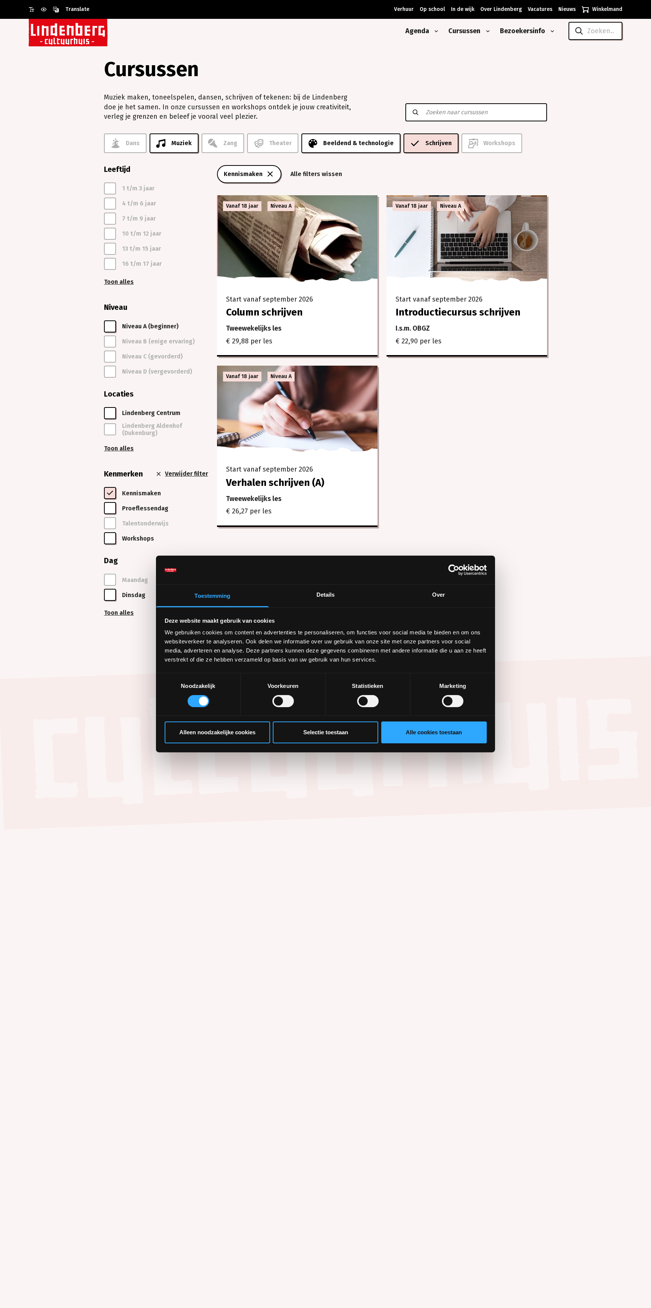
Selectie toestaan (325, 732)
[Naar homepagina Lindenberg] (85, 31)
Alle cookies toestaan (434, 732)
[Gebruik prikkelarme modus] (47, 9)
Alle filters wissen (316, 174)
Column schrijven (264, 312)
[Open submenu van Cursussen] (486, 31)
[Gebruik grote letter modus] (35, 9)
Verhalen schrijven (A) (275, 483)
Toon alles (119, 281)
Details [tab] (325, 595)
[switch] (283, 701)
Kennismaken (243, 174)
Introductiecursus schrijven (458, 312)
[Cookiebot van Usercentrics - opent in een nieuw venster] (454, 570)
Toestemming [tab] (212, 596)
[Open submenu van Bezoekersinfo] (551, 31)
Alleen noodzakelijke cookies (217, 732)
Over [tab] (438, 595)
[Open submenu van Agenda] (435, 31)
